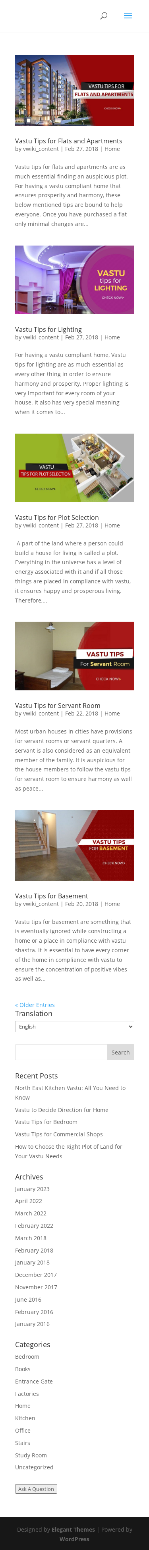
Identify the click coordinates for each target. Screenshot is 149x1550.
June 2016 (28, 1299)
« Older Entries (35, 1005)
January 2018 (32, 1262)
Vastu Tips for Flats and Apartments (68, 141)
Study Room (31, 1455)
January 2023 (32, 1189)
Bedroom (27, 1356)
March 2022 (30, 1213)
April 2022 (28, 1201)
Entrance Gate (34, 1381)
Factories (27, 1393)
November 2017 (36, 1287)
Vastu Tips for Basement (51, 896)
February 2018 (34, 1250)
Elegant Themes (73, 1529)
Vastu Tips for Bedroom (46, 1122)
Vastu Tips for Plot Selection (57, 517)
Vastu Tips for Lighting (48, 329)
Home (112, 149)
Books (23, 1369)
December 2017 (36, 1274)
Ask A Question (36, 1489)
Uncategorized (34, 1467)
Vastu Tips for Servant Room (58, 705)
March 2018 (30, 1238)
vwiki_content (41, 149)
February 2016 (34, 1312)
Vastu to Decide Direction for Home (61, 1110)
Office (23, 1430)
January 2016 (32, 1324)
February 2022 (34, 1225)
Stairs (22, 1443)
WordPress (74, 1539)
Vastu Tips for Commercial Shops (59, 1134)
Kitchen (25, 1418)
